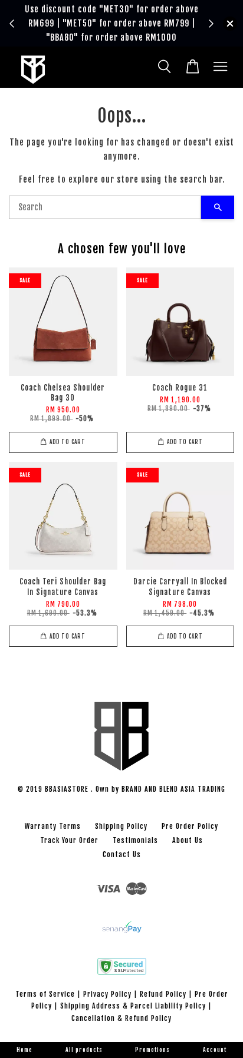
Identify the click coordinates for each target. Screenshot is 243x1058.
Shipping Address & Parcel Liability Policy (133, 1005)
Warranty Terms (53, 826)
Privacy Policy (107, 994)
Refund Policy (163, 994)
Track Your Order (69, 840)
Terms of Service (45, 994)
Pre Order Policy (190, 826)
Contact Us (122, 854)
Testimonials (135, 840)
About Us (187, 840)
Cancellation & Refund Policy (121, 1018)
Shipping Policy (121, 826)
